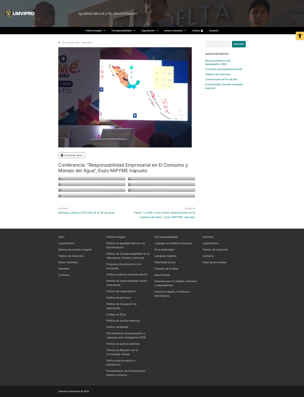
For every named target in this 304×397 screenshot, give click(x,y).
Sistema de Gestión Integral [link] (74, 249)
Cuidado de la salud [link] (166, 268)
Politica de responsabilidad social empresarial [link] (126, 282)
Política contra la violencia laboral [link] (126, 274)
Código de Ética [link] (116, 314)
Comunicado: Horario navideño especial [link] (224, 86)
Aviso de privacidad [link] (214, 262)
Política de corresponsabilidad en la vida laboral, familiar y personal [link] (127, 255)
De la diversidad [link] (164, 249)
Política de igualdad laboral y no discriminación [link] (125, 245)
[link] (300, 36)
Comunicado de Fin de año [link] (221, 79)
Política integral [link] (94, 30)
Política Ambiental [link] (117, 327)
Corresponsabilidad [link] (121, 30)
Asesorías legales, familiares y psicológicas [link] (172, 293)
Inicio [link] (61, 236)
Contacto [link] (213, 30)
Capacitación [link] (148, 30)
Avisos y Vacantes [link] (173, 30)
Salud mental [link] (162, 275)
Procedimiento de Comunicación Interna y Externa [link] (126, 373)
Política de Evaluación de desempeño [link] (121, 306)
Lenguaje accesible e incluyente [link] (173, 243)
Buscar (239, 44)
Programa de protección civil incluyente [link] (123, 266)
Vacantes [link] (63, 268)
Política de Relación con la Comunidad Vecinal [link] (122, 352)
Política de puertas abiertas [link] (123, 320)
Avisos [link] (88, 43)
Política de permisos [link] (118, 297)
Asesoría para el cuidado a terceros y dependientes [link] (175, 283)
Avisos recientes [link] (68, 262)
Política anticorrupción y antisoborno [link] (121, 362)
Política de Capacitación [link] (121, 291)
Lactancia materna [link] (165, 255)
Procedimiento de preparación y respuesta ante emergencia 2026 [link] (126, 335)
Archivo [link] (196, 30)
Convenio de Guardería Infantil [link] (223, 69)
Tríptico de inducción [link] (218, 74)
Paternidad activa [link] (164, 262)
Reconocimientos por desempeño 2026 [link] (218, 62)
